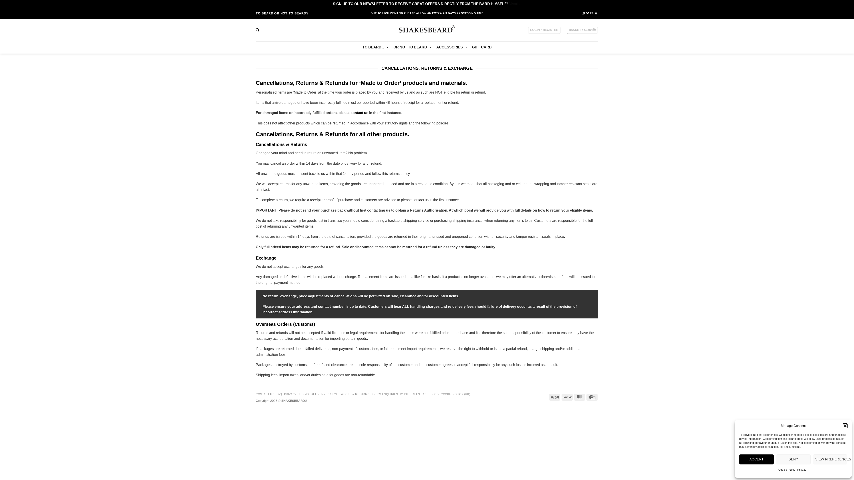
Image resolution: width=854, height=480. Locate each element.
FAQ (279, 394)
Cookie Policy (786, 469)
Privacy (801, 469)
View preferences (831, 459)
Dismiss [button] (515, 4)
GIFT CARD (482, 47)
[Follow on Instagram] (583, 13)
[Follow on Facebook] (579, 13)
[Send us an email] (591, 13)
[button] (845, 426)
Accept (756, 459)
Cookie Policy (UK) (455, 394)
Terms (304, 394)
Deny (793, 459)
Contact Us (265, 394)
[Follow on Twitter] (587, 13)
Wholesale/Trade (414, 394)
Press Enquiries (384, 394)
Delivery (318, 394)
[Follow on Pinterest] (596, 13)
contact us (359, 113)
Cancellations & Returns (348, 394)
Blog (435, 394)
